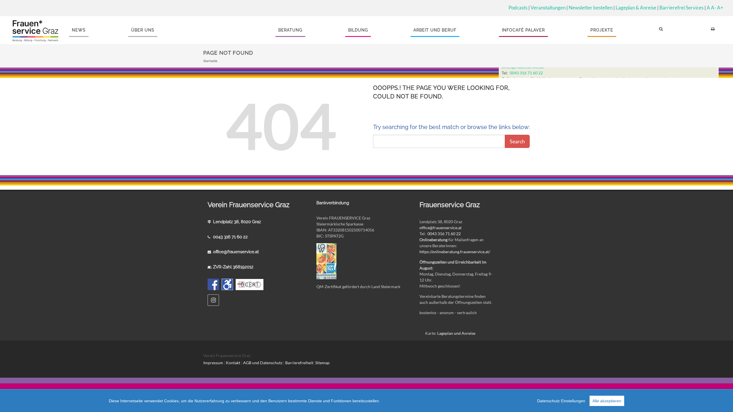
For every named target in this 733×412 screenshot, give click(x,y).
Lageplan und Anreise (456, 333)
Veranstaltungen (548, 8)
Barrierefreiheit (299, 362)
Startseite (210, 61)
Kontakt (233, 362)
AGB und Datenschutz (263, 362)
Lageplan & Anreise (636, 8)
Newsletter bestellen (590, 8)
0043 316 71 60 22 (526, 72)
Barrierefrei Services (681, 8)
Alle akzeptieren (606, 401)
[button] (662, 30)
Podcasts (518, 8)
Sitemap (322, 362)
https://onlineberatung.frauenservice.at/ (454, 251)
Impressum (213, 362)
